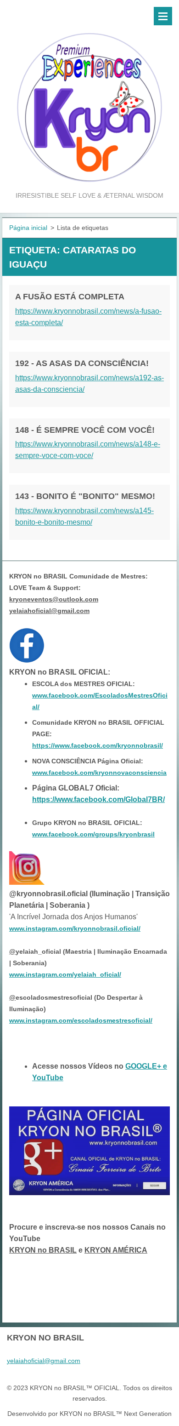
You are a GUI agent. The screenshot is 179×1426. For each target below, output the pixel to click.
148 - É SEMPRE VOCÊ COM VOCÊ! (85, 430)
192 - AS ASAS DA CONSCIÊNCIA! (82, 363)
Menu (163, 16)
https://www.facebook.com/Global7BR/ (98, 799)
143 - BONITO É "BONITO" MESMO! (85, 496)
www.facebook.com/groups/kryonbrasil (93, 834)
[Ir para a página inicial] (89, 95)
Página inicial (28, 227)
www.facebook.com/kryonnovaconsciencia (99, 772)
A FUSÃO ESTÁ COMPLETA (69, 296)
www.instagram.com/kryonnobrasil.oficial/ (74, 928)
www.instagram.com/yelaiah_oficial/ (65, 974)
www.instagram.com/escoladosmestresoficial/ (80, 1020)
